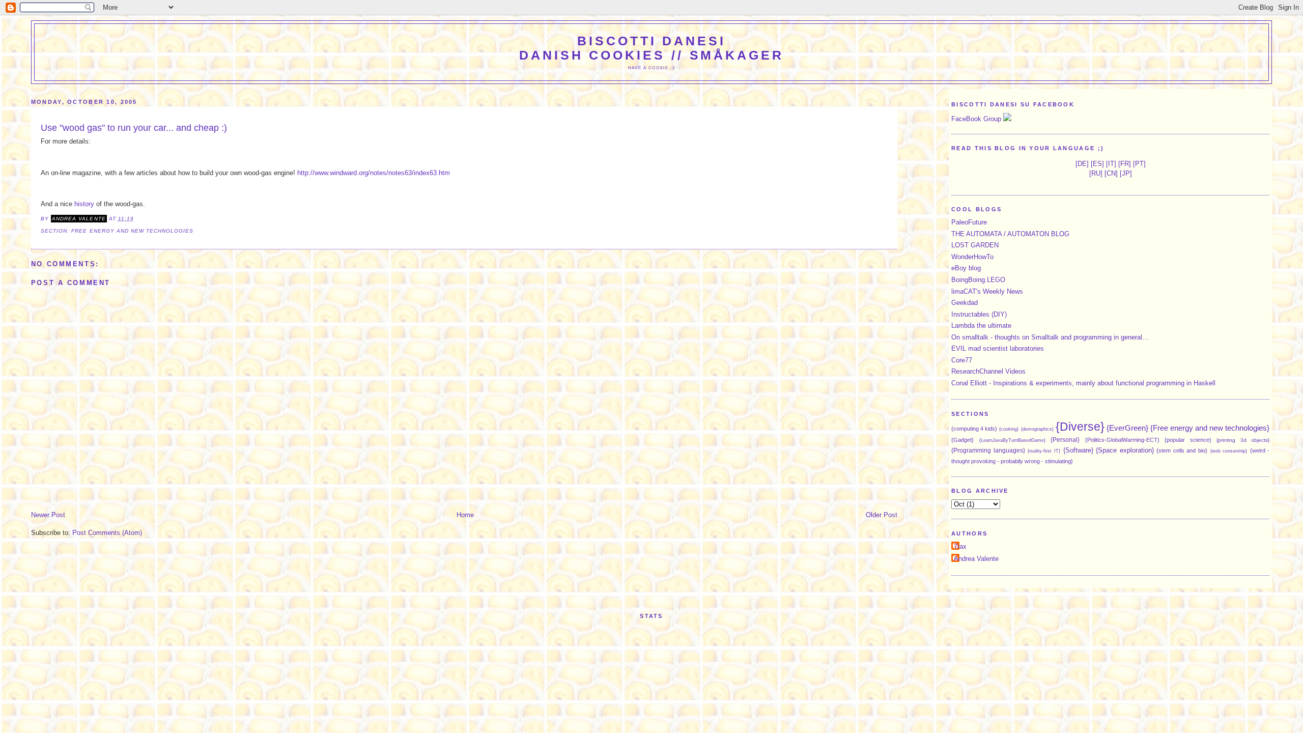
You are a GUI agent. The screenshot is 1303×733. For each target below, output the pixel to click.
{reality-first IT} (1044, 451)
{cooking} (1008, 429)
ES (1097, 163)
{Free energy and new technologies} (1209, 428)
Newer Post (48, 515)
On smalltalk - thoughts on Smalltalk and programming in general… (1050, 337)
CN (1111, 173)
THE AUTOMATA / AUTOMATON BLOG (1010, 234)
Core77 (961, 360)
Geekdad (964, 302)
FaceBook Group (976, 119)
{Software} (1078, 450)
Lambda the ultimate (981, 325)
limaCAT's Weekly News (987, 291)
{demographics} (1037, 429)
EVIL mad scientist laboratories (997, 348)
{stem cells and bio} (1181, 450)
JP (1126, 173)
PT (1139, 163)
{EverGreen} (1127, 428)
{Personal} (1065, 439)
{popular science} (1188, 440)
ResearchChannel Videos (988, 371)
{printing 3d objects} (1242, 440)
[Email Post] (137, 218)
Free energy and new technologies (132, 231)
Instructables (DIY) (979, 314)
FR (1124, 163)
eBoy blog (966, 268)
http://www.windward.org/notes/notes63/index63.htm (373, 173)
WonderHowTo (972, 257)
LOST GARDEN (975, 245)
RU (1095, 173)
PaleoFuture (969, 222)
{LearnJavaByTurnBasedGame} (1012, 440)
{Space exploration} (1125, 450)
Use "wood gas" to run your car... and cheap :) (134, 128)
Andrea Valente (976, 558)
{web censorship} (1229, 451)
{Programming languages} (988, 450)
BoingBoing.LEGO (978, 280)
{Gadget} (962, 440)
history (84, 204)
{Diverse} (1080, 426)
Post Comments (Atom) (107, 533)
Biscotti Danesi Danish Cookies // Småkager (651, 48)
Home (465, 515)
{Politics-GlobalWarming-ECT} (1122, 440)
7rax (960, 546)
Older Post (881, 515)
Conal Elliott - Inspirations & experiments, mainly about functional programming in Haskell (1083, 383)
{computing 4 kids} (974, 429)
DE (1082, 163)
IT (1111, 163)
